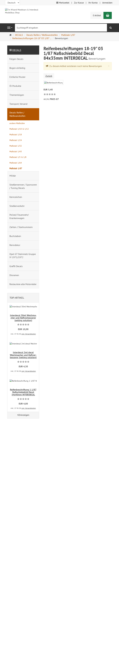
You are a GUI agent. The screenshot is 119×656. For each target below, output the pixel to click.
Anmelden (107, 2)
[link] (50, 94)
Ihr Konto (93, 2)
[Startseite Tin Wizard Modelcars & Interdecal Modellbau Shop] (23, 10)
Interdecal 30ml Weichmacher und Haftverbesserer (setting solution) (23, 318)
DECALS (16, 50)
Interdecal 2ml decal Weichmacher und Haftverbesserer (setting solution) (23, 355)
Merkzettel (63, 2)
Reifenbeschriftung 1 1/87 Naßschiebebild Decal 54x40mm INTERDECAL (23, 392)
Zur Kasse (79, 2)
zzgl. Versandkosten (28, 334)
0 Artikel (97, 15)
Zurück (48, 75)
